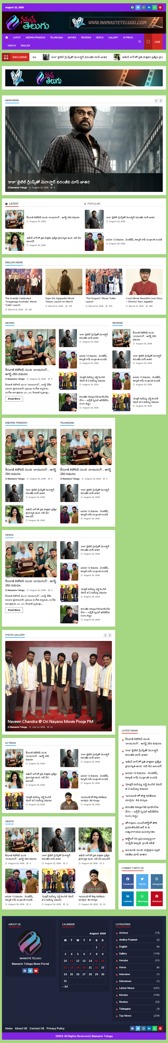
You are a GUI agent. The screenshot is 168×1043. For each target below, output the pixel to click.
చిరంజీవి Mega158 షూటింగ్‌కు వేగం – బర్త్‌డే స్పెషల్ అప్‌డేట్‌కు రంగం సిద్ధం (68, 402)
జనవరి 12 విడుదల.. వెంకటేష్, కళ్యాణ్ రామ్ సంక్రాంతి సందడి (94, 241)
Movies (72, 37)
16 (102, 960)
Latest (17, 37)
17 (65, 967)
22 (96, 967)
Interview (124, 974)
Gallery (113, 37)
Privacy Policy (55, 1028)
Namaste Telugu (77, 188)
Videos (12, 45)
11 (71, 960)
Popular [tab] (93, 204)
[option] (58, 686)
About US (21, 1028)
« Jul (65, 986)
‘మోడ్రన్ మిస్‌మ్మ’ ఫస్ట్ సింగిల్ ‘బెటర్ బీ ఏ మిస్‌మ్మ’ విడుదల (68, 381)
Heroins (123, 960)
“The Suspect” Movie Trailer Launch (104, 282)
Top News (125, 1015)
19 (77, 967)
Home (9, 1028)
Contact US (37, 1028)
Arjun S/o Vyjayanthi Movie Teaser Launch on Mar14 (63, 282)
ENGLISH (25, 45)
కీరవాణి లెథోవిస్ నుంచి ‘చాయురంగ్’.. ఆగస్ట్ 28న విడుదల (14, 219)
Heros (100, 37)
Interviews (125, 981)
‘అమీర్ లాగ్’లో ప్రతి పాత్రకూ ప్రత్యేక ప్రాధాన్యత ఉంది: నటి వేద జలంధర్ (124, 57)
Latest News (126, 988)
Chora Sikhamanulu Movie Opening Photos (58, 686)
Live (157, 41)
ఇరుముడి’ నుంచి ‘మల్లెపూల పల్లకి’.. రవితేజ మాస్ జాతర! (143, 852)
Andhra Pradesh (35, 37)
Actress (128, 37)
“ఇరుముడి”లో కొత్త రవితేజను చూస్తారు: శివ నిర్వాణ (69, 801)
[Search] (139, 41)
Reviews (86, 37)
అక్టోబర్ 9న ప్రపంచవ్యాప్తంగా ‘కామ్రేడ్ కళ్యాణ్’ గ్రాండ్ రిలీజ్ (140, 841)
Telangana (56, 37)
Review (123, 1001)
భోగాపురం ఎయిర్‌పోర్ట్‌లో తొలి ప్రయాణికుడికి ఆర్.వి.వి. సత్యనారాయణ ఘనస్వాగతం (141, 827)
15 (96, 960)
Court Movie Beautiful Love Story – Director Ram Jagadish (144, 282)
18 (71, 967)
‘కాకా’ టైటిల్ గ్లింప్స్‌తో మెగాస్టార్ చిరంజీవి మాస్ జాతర (45, 57)
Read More (14, 398)
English (123, 946)
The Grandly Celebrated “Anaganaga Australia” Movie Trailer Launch (23, 282)
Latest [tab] (13, 204)
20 (84, 967)
